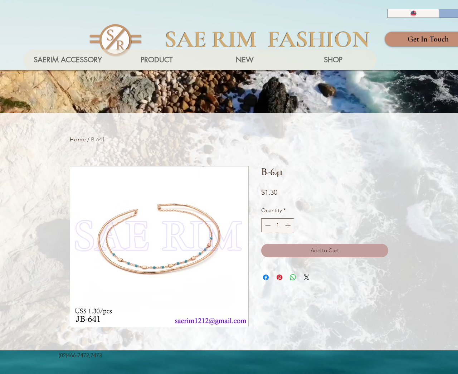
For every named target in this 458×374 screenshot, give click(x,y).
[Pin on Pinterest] (279, 277)
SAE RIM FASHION (267, 39)
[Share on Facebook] (266, 277)
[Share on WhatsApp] (293, 277)
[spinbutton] (278, 225)
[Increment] (288, 225)
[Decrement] (267, 225)
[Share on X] (306, 277)
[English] (413, 13)
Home (78, 139)
